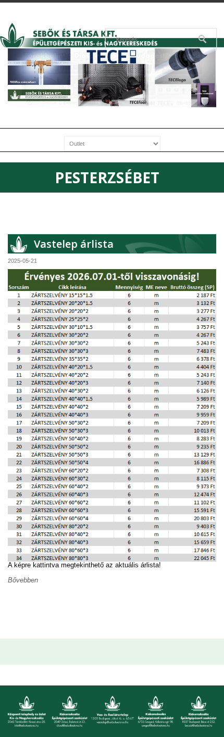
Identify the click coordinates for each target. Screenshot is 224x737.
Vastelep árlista (74, 244)
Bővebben (23, 580)
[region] (112, 77)
